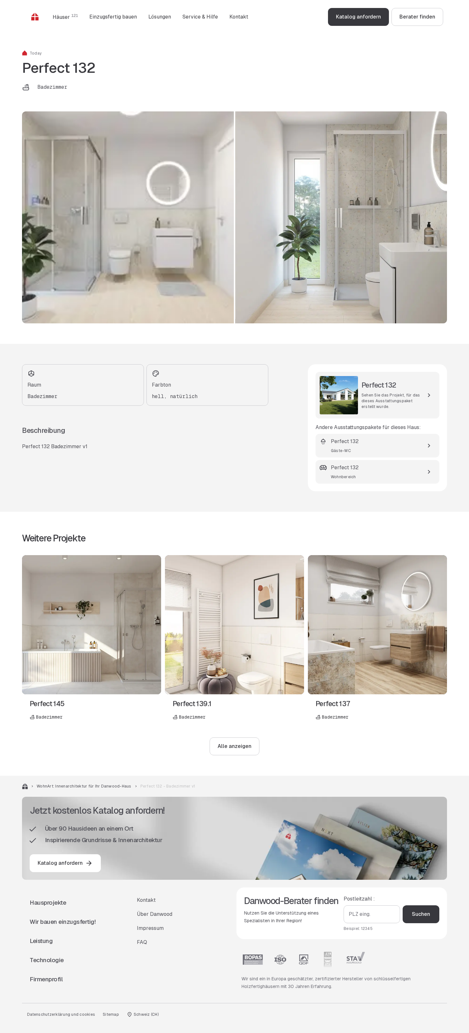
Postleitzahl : (359, 899)
